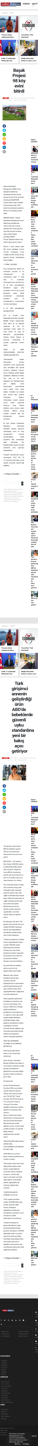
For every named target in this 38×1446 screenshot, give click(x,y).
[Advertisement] (18, 171)
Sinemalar (4, 1395)
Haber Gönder (22, 1336)
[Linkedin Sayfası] (16, 1320)
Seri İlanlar (4, 1398)
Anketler (4, 1412)
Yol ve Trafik (5, 1384)
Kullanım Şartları (23, 1331)
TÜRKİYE (12, 626)
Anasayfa (5, 13)
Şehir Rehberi (5, 1400)
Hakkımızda (5, 1331)
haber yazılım (4, 1441)
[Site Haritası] (24, 1320)
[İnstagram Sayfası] (9, 1320)
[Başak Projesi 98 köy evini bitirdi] (14, 112)
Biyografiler (5, 1414)
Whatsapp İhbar (23, 1334)
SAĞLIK (3, 1370)
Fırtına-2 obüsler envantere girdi (34, 484)
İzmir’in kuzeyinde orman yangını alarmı (34, 437)
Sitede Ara (4, 1409)
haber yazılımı (4, 1437)
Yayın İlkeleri (5, 1334)
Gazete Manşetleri (7, 1402)
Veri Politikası (5, 1336)
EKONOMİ (4, 1365)
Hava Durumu (5, 1381)
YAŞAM (3, 1372)
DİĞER (12, 13)
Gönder (22, 483)
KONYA (3, 1374)
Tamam (26, 1444)
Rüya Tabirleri (5, 1416)
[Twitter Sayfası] (5, 1320)
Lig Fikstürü (4, 1391)
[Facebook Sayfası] (2, 1320)
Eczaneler (4, 1388)
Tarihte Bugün (5, 1393)
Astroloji (3, 1418)
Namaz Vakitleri (6, 1386)
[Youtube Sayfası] (13, 1320)
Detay (18, 1444)
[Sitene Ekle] (2, 1324)
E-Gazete (4, 1367)
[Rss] (20, 1320)
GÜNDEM (26, 4)
